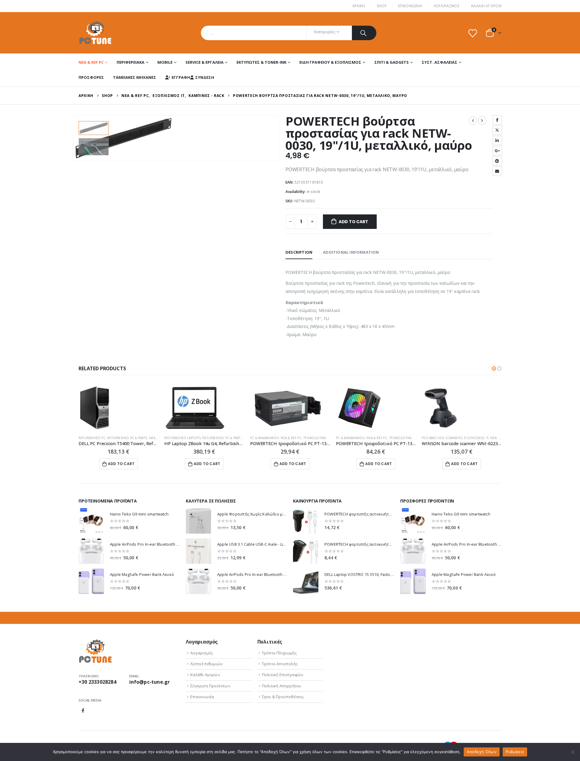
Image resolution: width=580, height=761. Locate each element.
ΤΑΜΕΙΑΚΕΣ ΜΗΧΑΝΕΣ (134, 77)
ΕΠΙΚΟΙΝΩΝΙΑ (410, 5)
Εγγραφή (181, 77)
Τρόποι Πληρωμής (279, 653)
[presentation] (74, 138)
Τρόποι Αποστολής (280, 663)
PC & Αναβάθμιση (264, 438)
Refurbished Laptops (182, 438)
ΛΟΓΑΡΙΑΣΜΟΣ (447, 5)
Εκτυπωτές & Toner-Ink (261, 62)
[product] (118, 408)
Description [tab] (298, 252)
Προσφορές (91, 77)
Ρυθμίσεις (515, 751)
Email (497, 171)
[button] (494, 368)
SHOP (382, 5)
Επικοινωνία (202, 696)
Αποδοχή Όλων (482, 751)
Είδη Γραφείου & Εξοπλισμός (330, 62)
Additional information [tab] (351, 252)
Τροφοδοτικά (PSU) (319, 438)
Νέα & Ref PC (91, 62)
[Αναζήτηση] (364, 33)
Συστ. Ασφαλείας (439, 62)
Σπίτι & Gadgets (391, 62)
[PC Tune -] (95, 32)
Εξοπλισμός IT (476, 438)
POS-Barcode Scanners (442, 438)
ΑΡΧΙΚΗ (358, 5)
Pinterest (497, 161)
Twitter (497, 130)
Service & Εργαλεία (204, 62)
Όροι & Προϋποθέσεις (283, 696)
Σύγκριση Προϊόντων (210, 686)
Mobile (164, 62)
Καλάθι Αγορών (486, 5)
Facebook (497, 120)
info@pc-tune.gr (149, 682)
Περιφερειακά (130, 62)
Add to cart (353, 222)
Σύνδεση (204, 77)
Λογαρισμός (201, 653)
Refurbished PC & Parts (127, 438)
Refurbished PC (92, 438)
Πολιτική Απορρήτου (281, 686)
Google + (497, 151)
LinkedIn (497, 140)
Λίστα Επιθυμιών (206, 663)
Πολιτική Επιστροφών (282, 674)
